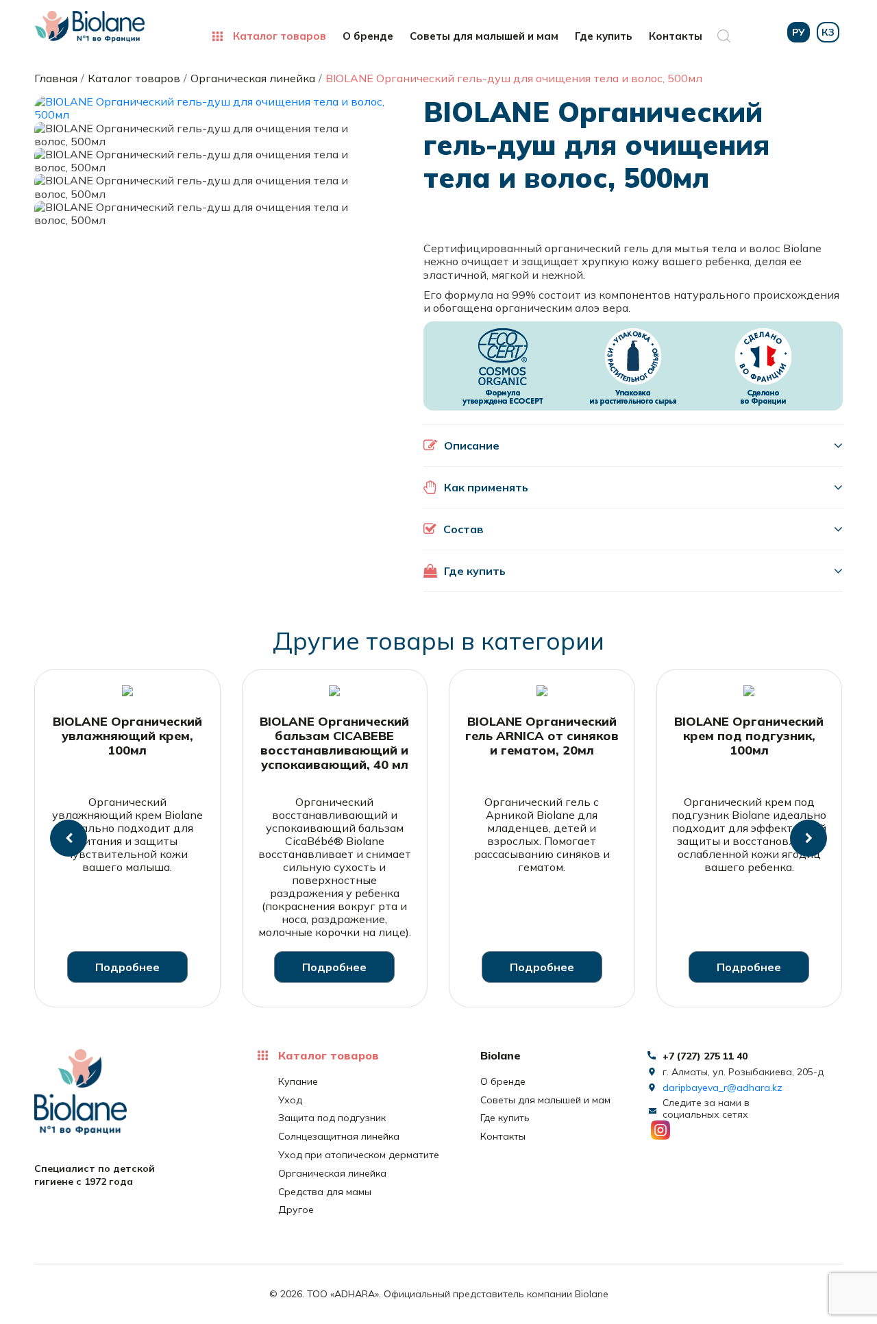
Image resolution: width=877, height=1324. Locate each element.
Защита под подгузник (332, 1118)
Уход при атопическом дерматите (358, 1155)
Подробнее (127, 967)
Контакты (675, 36)
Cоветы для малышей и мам (484, 36)
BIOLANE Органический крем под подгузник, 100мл (749, 735)
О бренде (368, 36)
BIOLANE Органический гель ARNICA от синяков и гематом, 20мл (542, 735)
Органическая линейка (332, 1173)
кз (828, 32)
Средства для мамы (324, 1192)
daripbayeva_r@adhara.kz (722, 1087)
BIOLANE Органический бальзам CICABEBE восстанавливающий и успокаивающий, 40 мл (334, 742)
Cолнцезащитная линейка (338, 1136)
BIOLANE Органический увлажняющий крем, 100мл (127, 735)
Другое (296, 1210)
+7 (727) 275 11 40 (705, 1056)
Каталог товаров (279, 36)
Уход (290, 1100)
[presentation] (68, 838)
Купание (298, 1082)
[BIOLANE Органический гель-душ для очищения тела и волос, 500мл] (211, 107)
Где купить (603, 36)
